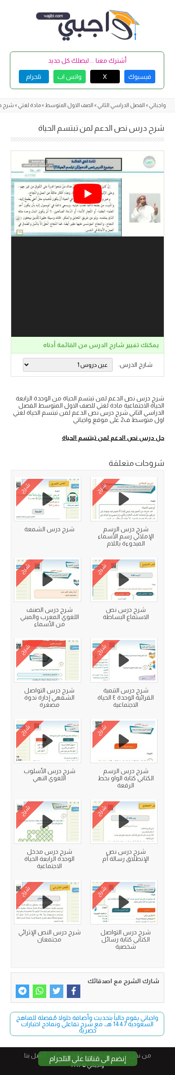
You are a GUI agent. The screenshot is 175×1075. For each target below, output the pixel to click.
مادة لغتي (29, 105)
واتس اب (69, 76)
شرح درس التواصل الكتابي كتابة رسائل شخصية (126, 939)
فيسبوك (139, 76)
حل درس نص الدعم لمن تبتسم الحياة (113, 437)
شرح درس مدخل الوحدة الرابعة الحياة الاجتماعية (49, 858)
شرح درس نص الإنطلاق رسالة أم (125, 855)
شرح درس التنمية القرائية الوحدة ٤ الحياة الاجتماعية (125, 697)
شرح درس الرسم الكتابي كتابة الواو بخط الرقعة (126, 778)
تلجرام (33, 76)
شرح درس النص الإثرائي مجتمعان (49, 936)
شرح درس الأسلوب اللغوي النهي (49, 774)
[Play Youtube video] (87, 193)
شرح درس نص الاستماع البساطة (126, 613)
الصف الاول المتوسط (69, 105)
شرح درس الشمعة (49, 529)
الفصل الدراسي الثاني (121, 105)
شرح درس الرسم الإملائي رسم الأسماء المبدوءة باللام (126, 536)
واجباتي (157, 105)
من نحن (140, 1055)
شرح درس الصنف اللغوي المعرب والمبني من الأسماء (49, 617)
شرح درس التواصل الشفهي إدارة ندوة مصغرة (49, 697)
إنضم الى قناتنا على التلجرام (87, 1058)
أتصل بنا (35, 1055)
